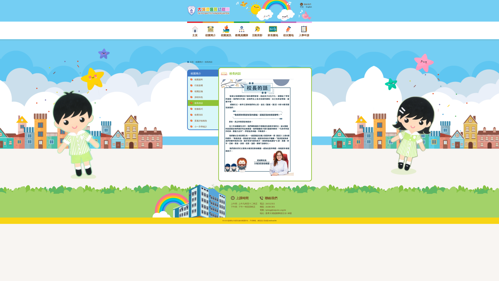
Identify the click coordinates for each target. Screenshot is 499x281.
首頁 (192, 62)
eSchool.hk (273, 221)
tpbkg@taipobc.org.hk (275, 210)
